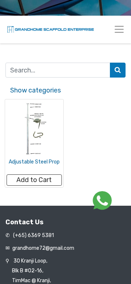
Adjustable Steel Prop (34, 162)
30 (30, 261)
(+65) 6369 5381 (33, 235)
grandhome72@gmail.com (43, 248)
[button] (34, 180)
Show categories (35, 90)
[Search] (118, 70)
